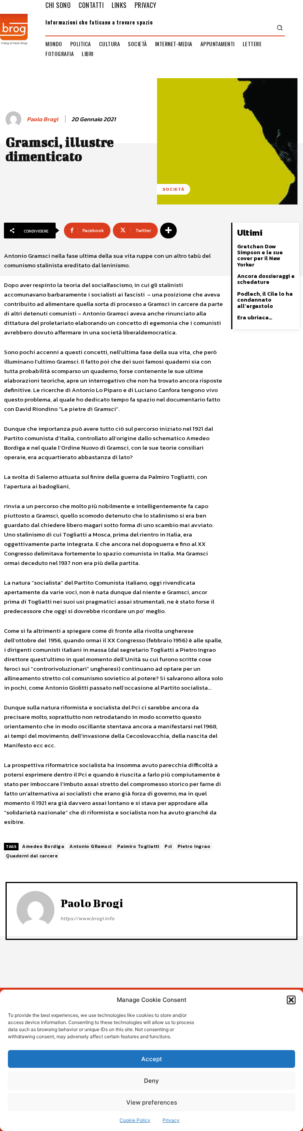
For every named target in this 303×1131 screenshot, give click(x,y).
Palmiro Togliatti (138, 846)
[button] (291, 1000)
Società (174, 189)
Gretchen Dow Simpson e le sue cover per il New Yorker (260, 255)
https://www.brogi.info (87, 918)
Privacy (171, 1120)
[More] (168, 230)
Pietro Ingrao (194, 846)
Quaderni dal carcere (32, 855)
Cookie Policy (135, 1120)
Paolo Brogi (42, 119)
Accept (151, 1059)
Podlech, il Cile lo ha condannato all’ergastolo (265, 300)
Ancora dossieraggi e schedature (266, 279)
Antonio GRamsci (90, 846)
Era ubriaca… (254, 317)
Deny (151, 1080)
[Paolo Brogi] (15, 119)
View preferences (151, 1102)
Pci (168, 846)
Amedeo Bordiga (43, 846)
